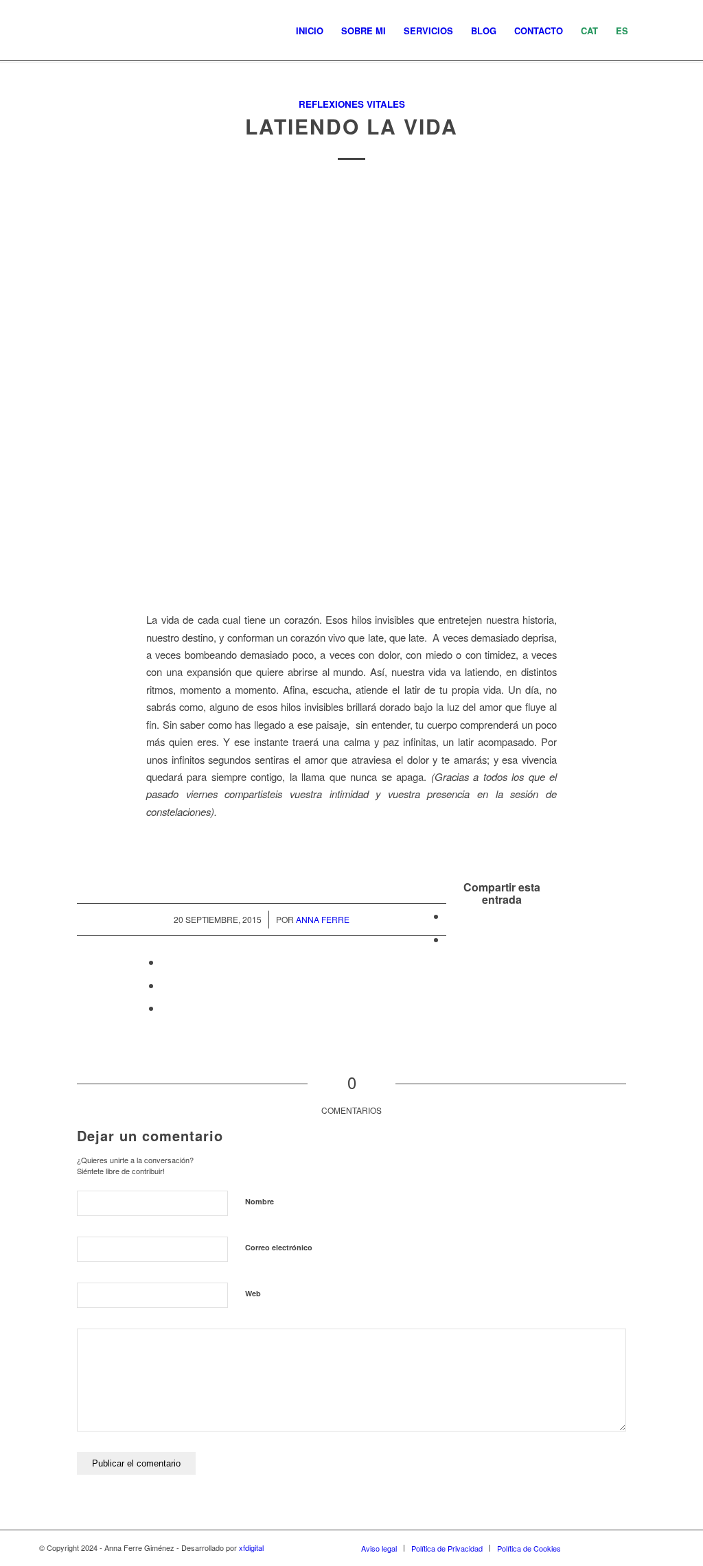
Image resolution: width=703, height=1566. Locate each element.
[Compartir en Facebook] (450, 916)
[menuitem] (309, 31)
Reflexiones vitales (352, 103)
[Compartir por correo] (165, 1008)
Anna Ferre (322, 919)
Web (253, 1293)
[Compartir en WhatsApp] (165, 962)
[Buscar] (650, 31)
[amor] (351, 390)
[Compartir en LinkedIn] (165, 985)
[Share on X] (450, 939)
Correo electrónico (278, 1247)
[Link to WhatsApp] (633, 1547)
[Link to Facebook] (612, 1547)
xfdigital (251, 1547)
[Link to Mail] (653, 1547)
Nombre (259, 1201)
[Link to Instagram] (591, 1547)
